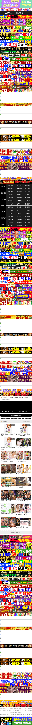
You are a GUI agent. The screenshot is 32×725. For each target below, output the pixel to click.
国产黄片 (10, 216)
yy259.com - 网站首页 (14, 13)
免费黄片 (27, 216)
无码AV (3, 211)
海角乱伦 (19, 219)
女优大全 (19, 213)
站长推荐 (3, 199)
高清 (20, 411)
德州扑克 (27, 204)
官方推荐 (3, 205)
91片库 (11, 213)
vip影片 (5, 418)
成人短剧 (27, 222)
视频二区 (3, 193)
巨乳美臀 (27, 191)
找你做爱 (27, 197)
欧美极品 (19, 188)
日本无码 (27, 185)
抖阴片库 (3, 218)
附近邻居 (10, 197)
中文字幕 (19, 191)
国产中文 (10, 222)
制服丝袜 (19, 194)
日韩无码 (27, 225)
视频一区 (3, 186)
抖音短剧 (10, 210)
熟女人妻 (19, 216)
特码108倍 (16, 418)
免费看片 (3, 224)
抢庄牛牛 (19, 204)
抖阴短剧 (19, 225)
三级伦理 (10, 191)
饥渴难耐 (19, 197)
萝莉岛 (28, 213)
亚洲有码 (10, 188)
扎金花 (19, 207)
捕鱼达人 (10, 204)
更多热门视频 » (27, 422)
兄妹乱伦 (19, 222)
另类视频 (27, 194)
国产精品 (10, 185)
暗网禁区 (10, 219)
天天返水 (27, 207)
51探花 (28, 210)
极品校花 (10, 225)
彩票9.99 (10, 207)
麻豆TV (19, 210)
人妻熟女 (10, 194)
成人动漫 (27, 188)
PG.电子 (26, 418)
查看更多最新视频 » (16, 532)
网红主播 (19, 185)
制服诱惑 (27, 219)
